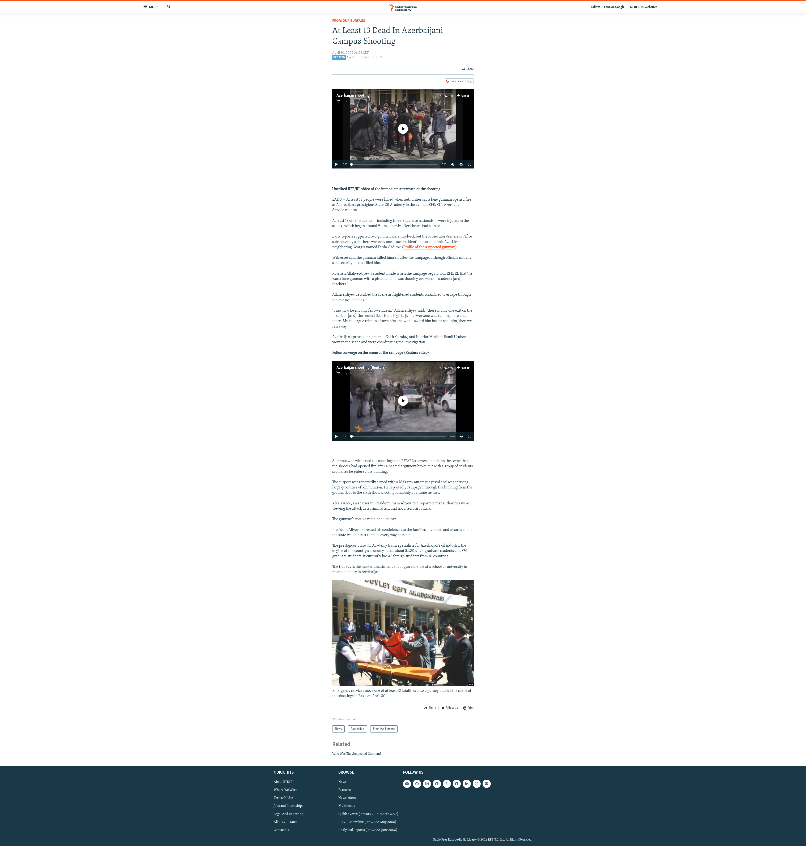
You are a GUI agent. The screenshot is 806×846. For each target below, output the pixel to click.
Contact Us (281, 830)
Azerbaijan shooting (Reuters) (361, 368)
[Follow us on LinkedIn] (467, 784)
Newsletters (347, 798)
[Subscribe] (487, 784)
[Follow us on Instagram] (427, 784)
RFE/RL (346, 101)
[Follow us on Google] (437, 784)
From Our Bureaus (348, 21)
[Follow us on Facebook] (457, 784)
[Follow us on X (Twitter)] (447, 784)
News (342, 782)
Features (344, 790)
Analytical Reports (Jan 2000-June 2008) (367, 830)
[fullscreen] (469, 164)
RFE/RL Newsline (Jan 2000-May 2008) (367, 822)
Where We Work (285, 790)
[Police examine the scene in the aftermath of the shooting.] (403, 685)
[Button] (468, 69)
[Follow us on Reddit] (417, 784)
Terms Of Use (283, 798)
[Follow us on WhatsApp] (477, 784)
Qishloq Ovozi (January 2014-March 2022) (368, 814)
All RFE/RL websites (643, 7)
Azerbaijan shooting (353, 96)
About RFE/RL (284, 782)
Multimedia (346, 806)
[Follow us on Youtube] (407, 784)
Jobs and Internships (288, 806)
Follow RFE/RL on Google (608, 7)
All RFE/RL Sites (285, 822)
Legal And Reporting (288, 814)
